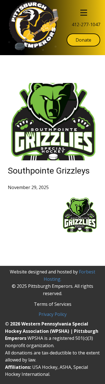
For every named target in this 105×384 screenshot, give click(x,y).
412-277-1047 (86, 24)
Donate (83, 40)
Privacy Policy (53, 314)
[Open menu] (83, 12)
